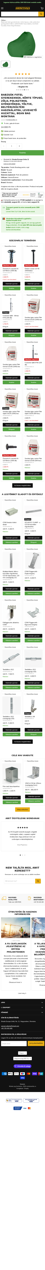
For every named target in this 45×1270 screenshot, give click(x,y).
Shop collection (22, 809)
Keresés (22, 1084)
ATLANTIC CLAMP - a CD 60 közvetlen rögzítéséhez (32, 524)
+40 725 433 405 (6, 1028)
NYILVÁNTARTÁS (36, 1043)
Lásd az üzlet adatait (9, 164)
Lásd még (21, 993)
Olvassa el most (15, 982)
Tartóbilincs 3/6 (30, 716)
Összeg (3, 141)
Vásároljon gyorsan (11, 283)
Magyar (21, 1053)
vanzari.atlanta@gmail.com (10, 1026)
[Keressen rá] (41, 14)
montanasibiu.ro (11, 120)
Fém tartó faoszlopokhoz (11, 786)
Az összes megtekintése (22, 485)
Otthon (3, 20)
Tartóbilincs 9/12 (8, 669)
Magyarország (21, 1058)
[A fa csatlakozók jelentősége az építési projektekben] (15, 927)
